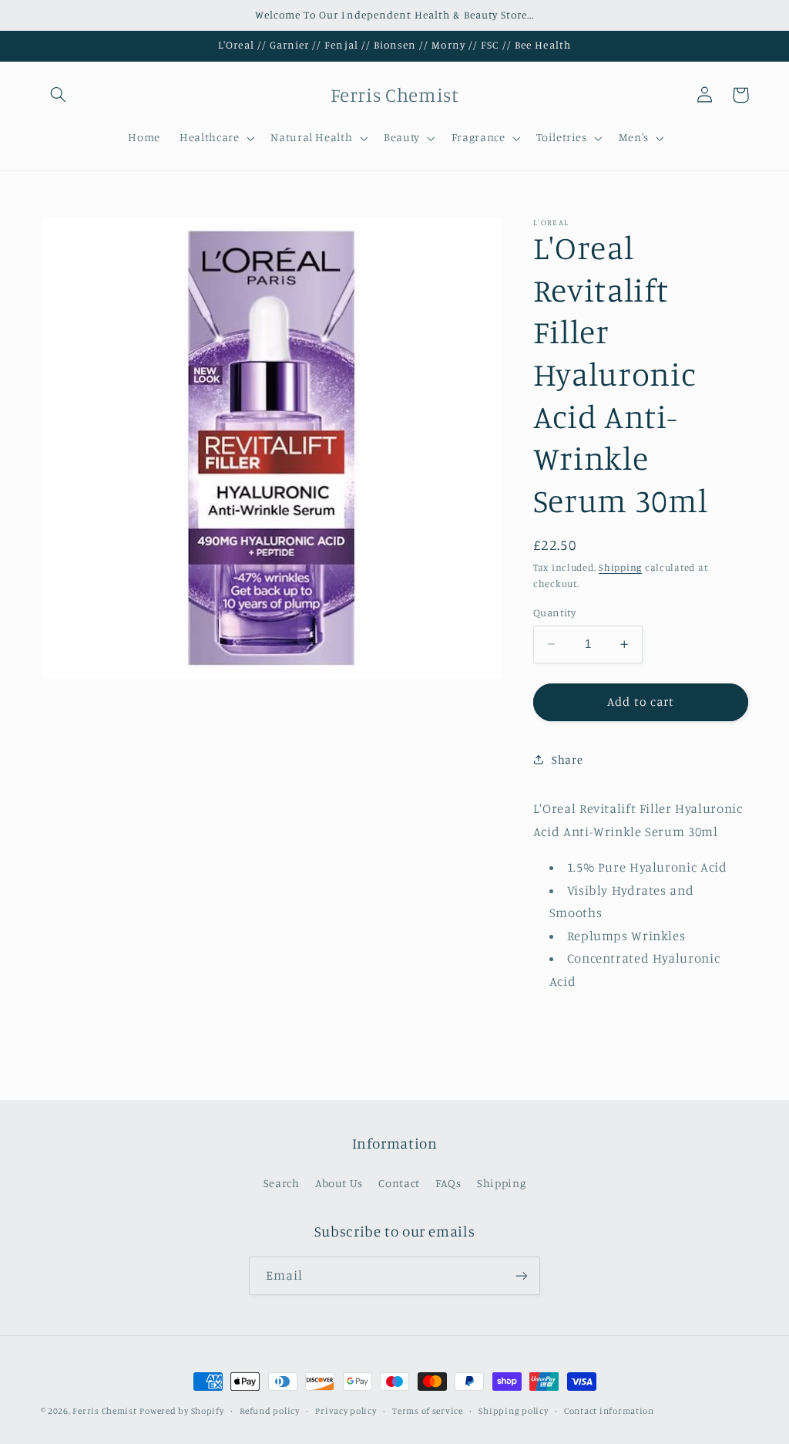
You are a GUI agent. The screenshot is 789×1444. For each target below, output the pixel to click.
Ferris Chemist (104, 1410)
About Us (339, 1182)
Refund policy (270, 1410)
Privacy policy (345, 1410)
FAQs (448, 1182)
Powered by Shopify (181, 1410)
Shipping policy (513, 1410)
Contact (398, 1182)
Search (282, 1182)
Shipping (620, 567)
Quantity (554, 612)
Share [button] (567, 759)
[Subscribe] (521, 1275)
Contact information (609, 1410)
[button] (58, 95)
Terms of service (427, 1410)
